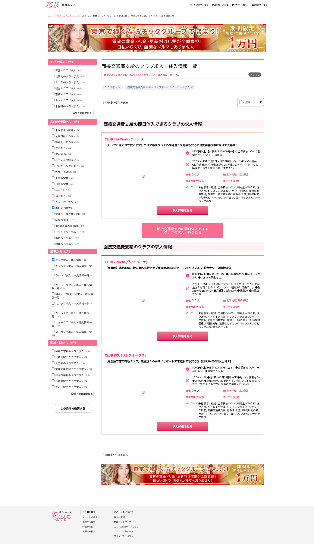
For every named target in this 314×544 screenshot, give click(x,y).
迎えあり (63, 196)
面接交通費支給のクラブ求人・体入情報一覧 (153, 16)
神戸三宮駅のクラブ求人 (72, 351)
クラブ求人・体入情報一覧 (114, 16)
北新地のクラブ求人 (70, 76)
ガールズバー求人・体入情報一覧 (72, 314)
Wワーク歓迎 (65, 172)
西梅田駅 (243, 300)
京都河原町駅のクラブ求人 (73, 369)
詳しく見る (255, 75)
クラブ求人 (110, 87)
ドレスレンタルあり (69, 166)
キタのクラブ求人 (68, 100)
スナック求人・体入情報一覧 (72, 305)
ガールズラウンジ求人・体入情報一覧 (72, 286)
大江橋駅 (243, 174)
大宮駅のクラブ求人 (70, 363)
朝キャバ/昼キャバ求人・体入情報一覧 (72, 295)
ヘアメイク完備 (67, 160)
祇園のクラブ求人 (68, 88)
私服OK (62, 190)
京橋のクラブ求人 (68, 94)
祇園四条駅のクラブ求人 (72, 375)
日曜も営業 (64, 184)
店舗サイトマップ (122, 522)
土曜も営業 (64, 178)
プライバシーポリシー (124, 536)
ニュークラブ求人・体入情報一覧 (72, 323)
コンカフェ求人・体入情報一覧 (72, 333)
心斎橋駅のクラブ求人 (71, 381)
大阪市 (200, 181)
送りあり (63, 148)
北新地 (235, 181)
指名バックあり (67, 238)
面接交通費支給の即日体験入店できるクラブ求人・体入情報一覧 (138, 74)
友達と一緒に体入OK (70, 214)
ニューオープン (67, 202)
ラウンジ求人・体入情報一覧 (72, 276)
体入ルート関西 (89, 16)
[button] (119, 87)
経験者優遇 (64, 220)
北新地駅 (231, 174)
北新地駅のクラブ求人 (71, 357)
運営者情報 (119, 517)
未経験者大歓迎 (67, 130)
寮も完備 (63, 154)
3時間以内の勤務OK (69, 226)
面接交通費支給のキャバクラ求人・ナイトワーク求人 (158, 87)
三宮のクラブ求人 (68, 70)
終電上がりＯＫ (67, 142)
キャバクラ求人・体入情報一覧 (72, 267)
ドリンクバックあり (69, 232)
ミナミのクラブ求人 (70, 82)
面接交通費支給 (64, 208)
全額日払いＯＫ (67, 136)
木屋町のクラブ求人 (70, 106)
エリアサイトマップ (123, 531)
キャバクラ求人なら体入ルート (63, 16)
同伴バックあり (67, 244)
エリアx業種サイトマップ (126, 527)
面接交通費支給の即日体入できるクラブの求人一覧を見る (182, 230)
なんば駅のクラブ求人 (71, 387)
